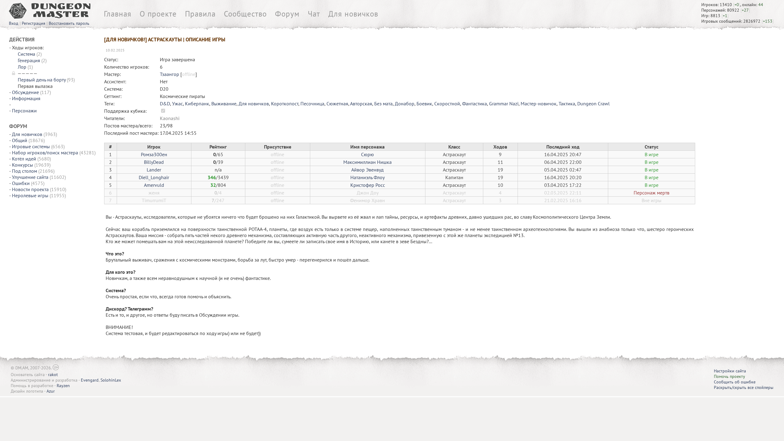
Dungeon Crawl (593, 103)
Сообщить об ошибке (735, 382)
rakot (53, 374)
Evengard (90, 380)
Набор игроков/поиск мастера (45, 152)
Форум (287, 13)
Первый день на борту (42, 80)
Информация (26, 98)
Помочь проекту (729, 376)
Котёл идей (24, 159)
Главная (117, 13)
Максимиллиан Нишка (367, 162)
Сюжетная (337, 103)
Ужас (177, 103)
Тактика (567, 103)
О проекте (158, 13)
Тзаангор (169, 74)
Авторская (361, 103)
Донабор (404, 103)
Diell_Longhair (154, 177)
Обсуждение (25, 92)
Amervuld (154, 185)
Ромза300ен (154, 154)
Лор (22, 67)
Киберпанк (197, 103)
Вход (13, 23)
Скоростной (447, 103)
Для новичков (353, 13)
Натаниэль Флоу (367, 177)
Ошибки (21, 183)
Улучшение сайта (30, 177)
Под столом (24, 171)
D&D (165, 103)
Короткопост (284, 103)
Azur (51, 391)
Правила (200, 13)
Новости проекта (30, 189)
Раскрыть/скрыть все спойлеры (743, 387)
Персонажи (24, 110)
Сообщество (245, 13)
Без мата (383, 103)
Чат (314, 13)
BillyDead (154, 162)
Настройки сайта (730, 371)
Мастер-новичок (538, 103)
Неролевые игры (30, 195)
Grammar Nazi (503, 103)
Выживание (223, 103)
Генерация (29, 60)
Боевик (424, 103)
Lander (154, 170)
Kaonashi (169, 118)
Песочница (312, 103)
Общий (19, 140)
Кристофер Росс (367, 185)
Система (26, 54)
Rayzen (63, 385)
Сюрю (367, 154)
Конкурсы (22, 165)
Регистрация (33, 23)
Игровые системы (31, 146)
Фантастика (474, 103)
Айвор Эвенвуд (367, 170)
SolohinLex (110, 380)
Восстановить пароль (69, 23)
